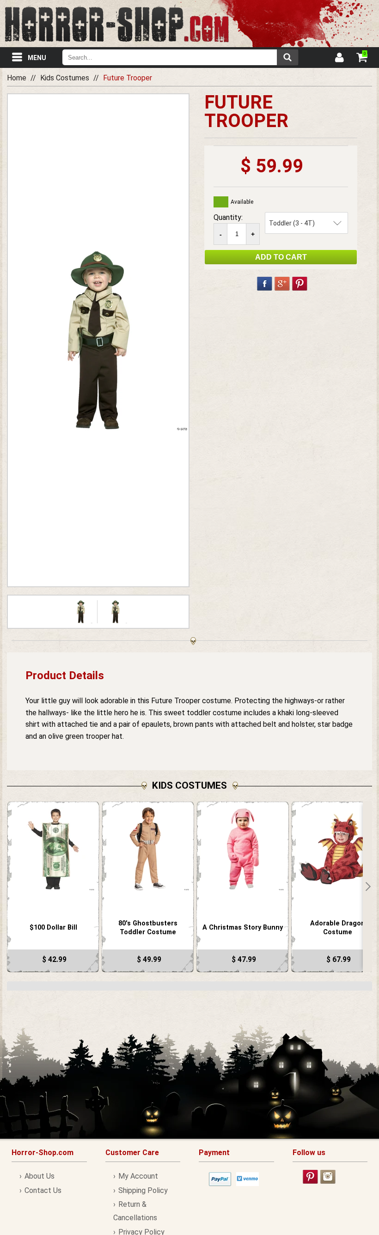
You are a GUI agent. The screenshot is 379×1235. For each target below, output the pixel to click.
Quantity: (228, 217)
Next (367, 886)
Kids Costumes (64, 77)
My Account (138, 1176)
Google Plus (282, 284)
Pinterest (299, 284)
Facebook (264, 284)
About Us (39, 1176)
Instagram (328, 1177)
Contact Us (42, 1190)
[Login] (338, 58)
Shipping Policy (143, 1190)
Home (16, 77)
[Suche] (287, 57)
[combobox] (180, 57)
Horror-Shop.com (117, 24)
